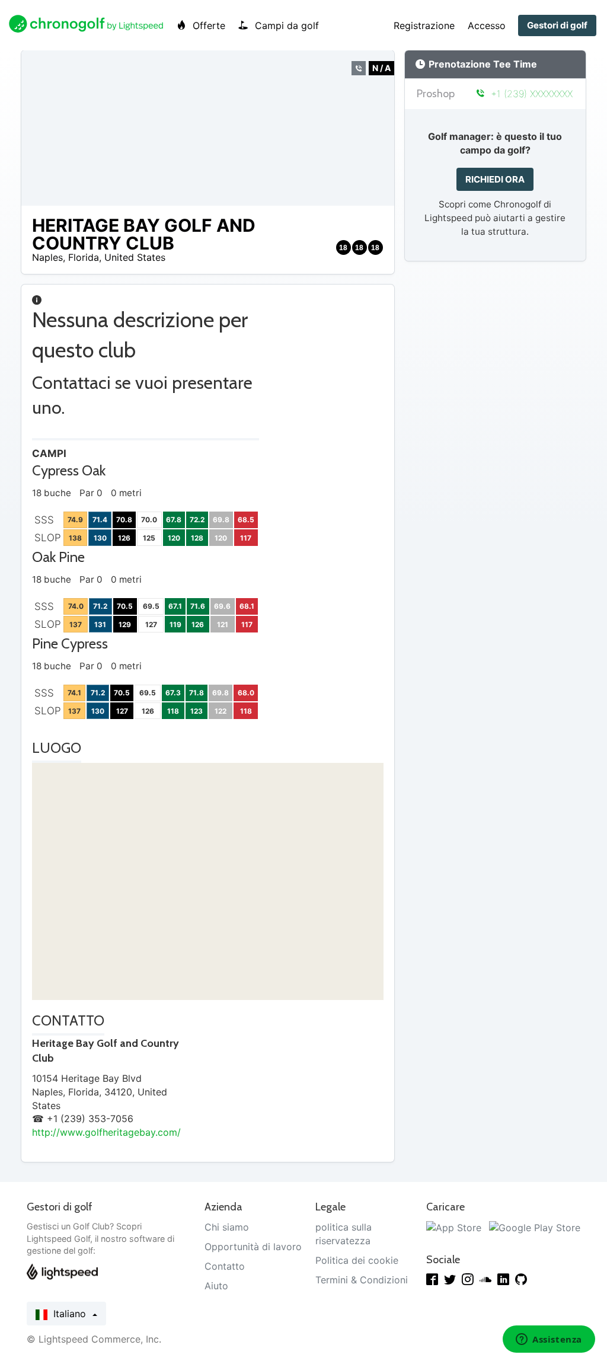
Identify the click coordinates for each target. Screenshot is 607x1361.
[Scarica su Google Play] (534, 1227)
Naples (47, 257)
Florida (83, 257)
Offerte (207, 25)
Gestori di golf (557, 25)
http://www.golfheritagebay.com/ (106, 1132)
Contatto (225, 1266)
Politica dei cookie (356, 1260)
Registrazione (424, 25)
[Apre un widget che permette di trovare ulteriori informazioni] (549, 1340)
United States (134, 257)
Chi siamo (227, 1227)
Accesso (487, 25)
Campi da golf (285, 25)
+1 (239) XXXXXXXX (530, 94)
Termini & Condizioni (361, 1280)
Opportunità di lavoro (253, 1247)
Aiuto (216, 1286)
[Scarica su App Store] (453, 1227)
